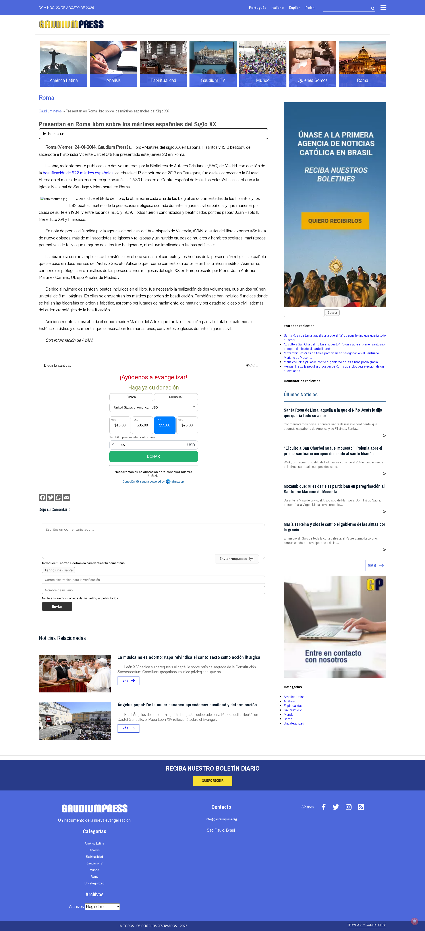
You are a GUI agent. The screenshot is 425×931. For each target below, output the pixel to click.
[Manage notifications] (414, 921)
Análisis (289, 701)
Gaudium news (50, 111)
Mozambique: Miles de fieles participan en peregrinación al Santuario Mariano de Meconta (334, 489)
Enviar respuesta (233, 559)
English (294, 7)
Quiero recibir (212, 781)
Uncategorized (294, 723)
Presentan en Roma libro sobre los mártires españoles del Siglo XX (127, 124)
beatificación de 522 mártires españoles (78, 173)
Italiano (277, 7)
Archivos (76, 907)
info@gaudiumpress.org (221, 819)
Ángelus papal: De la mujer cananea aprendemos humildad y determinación (187, 705)
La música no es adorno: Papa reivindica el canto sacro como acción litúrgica (189, 657)
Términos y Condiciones (367, 925)
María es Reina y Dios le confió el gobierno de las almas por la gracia (331, 362)
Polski (310, 7)
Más (125, 681)
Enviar (57, 606)
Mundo (289, 714)
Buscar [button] (332, 312)
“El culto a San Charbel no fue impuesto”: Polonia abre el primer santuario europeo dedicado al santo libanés (333, 451)
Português (257, 7)
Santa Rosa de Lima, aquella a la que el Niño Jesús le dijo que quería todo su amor (333, 412)
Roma (46, 97)
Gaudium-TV (293, 710)
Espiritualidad (293, 706)
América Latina (294, 697)
